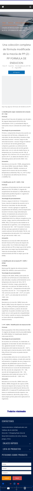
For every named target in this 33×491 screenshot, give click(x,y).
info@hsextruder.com (20, 427)
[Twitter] (7, 483)
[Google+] (10, 483)
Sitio (20, 68)
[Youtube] (18, 483)
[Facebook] (3, 483)
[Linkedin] (14, 483)
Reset (17, 478)
